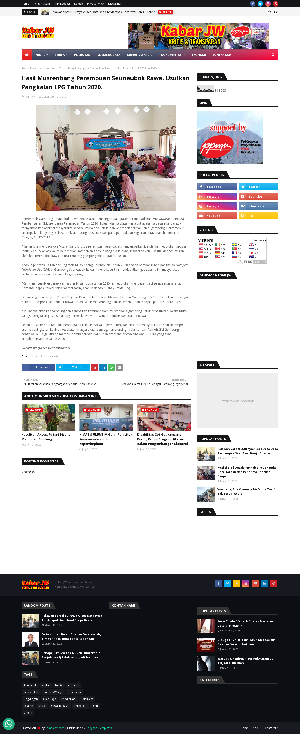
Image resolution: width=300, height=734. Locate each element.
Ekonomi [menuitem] (199, 55)
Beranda (27, 68)
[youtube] (258, 196)
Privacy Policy (95, 3)
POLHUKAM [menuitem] (82, 55)
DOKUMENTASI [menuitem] (172, 55)
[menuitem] (27, 54)
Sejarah (28, 706)
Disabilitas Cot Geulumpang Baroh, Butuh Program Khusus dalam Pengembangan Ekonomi (162, 439)
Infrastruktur (42, 68)
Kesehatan (74, 692)
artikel (46, 685)
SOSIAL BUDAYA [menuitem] (108, 55)
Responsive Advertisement (238, 401)
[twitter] (260, 4)
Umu (95, 706)
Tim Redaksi (62, 3)
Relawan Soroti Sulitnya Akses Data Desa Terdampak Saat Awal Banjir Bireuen (247, 451)
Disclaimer (114, 3)
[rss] (258, 215)
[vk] (258, 206)
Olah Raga (49, 699)
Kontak (78, 3)
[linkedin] (264, 583)
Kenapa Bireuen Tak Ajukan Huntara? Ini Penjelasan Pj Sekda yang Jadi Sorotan (71, 655)
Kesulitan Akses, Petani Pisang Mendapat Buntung (46, 436)
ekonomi (36, 356)
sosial (42, 706)
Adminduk (30, 685)
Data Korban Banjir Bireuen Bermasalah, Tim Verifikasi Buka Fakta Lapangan (102, 13)
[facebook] (252, 4)
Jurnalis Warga (53, 692)
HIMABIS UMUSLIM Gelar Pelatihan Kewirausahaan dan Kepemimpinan (106, 439)
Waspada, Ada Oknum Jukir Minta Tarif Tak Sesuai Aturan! (246, 491)
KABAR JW (31, 96)
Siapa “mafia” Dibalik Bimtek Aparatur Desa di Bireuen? (245, 623)
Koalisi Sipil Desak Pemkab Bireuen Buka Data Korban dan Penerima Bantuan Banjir (247, 472)
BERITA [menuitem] (60, 55)
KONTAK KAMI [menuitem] (222, 55)
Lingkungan (31, 699)
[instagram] (268, 4)
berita (59, 685)
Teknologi (80, 706)
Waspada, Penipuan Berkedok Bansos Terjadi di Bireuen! (245, 660)
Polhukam (87, 699)
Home (25, 3)
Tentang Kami (42, 3)
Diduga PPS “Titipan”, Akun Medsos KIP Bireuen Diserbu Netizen (246, 642)
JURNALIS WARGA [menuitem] (139, 55)
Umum (28, 712)
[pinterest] (275, 4)
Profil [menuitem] (40, 55)
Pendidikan (68, 699)
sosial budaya (60, 706)
